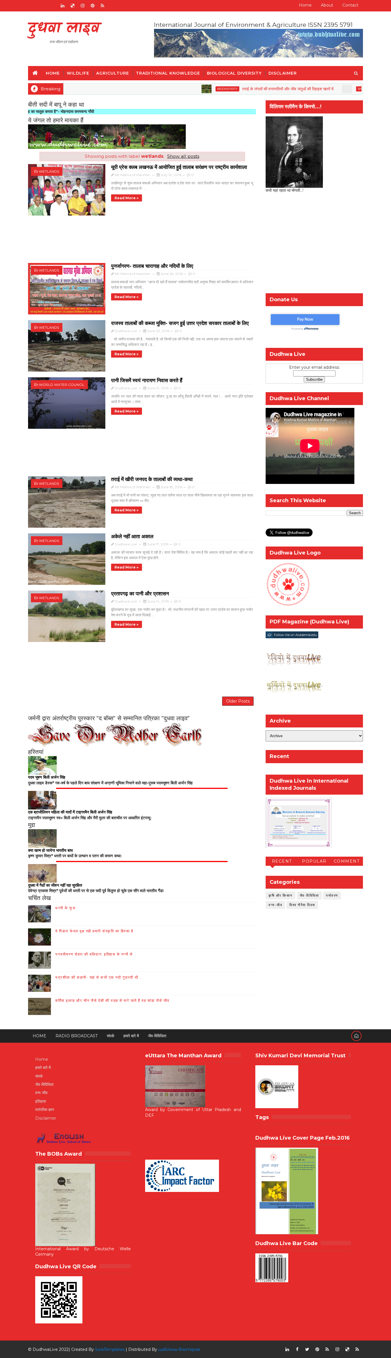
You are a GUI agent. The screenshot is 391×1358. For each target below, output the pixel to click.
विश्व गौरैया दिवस (302, 905)
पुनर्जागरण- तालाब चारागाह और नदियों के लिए (152, 266)
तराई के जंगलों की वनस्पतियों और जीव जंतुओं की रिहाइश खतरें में (254, 88)
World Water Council (61, 384)
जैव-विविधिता (309, 895)
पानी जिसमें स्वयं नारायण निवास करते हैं (146, 380)
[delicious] (72, 5)
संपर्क (110, 1035)
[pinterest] (92, 5)
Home (305, 5)
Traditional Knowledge (168, 73)
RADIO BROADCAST (77, 1035)
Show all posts (183, 156)
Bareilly (331, 89)
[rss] (102, 5)
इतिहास (40, 1101)
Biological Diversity (234, 73)
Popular (314, 861)
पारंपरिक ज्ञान (44, 1109)
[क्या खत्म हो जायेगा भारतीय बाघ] (42, 838)
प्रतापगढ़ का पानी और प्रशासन (140, 594)
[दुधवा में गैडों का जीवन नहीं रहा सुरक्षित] (42, 873)
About (327, 5)
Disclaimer (282, 73)
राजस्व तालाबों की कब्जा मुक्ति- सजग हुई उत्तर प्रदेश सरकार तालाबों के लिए (180, 323)
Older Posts (238, 701)
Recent (282, 861)
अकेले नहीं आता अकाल (132, 536)
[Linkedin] (42, 5)
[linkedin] (62, 5)
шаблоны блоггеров (179, 1349)
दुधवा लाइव (63, 29)
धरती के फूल (65, 908)
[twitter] (307, 1349)
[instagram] (82, 5)
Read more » (126, 198)
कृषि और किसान (280, 895)
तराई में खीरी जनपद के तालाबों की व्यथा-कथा (152, 479)
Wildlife (78, 73)
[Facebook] (32, 5)
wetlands (49, 171)
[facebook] (297, 1349)
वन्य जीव (41, 1092)
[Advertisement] (142, 242)
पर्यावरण (332, 895)
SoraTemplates (110, 1349)
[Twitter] (52, 5)
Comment (347, 861)
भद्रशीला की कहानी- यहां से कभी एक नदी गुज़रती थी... (98, 977)
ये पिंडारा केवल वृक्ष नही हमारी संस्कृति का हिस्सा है (94, 931)
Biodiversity (193, 89)
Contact (350, 5)
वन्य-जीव (275, 905)
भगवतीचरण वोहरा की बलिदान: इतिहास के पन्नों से (94, 954)
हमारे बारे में (131, 1035)
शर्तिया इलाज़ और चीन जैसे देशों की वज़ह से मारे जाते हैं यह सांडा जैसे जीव (112, 1000)
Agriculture (112, 73)
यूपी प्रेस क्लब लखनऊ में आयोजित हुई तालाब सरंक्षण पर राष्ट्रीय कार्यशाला (179, 167)
